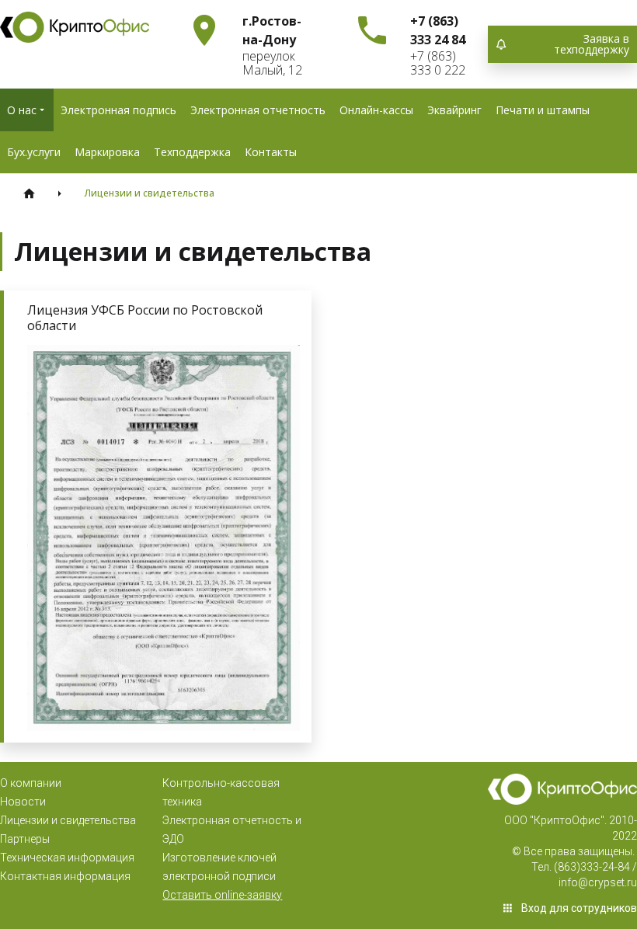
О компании (30, 783)
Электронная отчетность (257, 110)
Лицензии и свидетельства (68, 820)
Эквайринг (454, 110)
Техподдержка (192, 151)
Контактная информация (65, 876)
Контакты (271, 151)
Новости (23, 801)
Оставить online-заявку (222, 895)
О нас (22, 110)
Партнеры (25, 839)
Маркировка (107, 151)
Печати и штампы (543, 110)
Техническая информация (67, 857)
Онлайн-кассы (376, 110)
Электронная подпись (118, 110)
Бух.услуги (34, 151)
